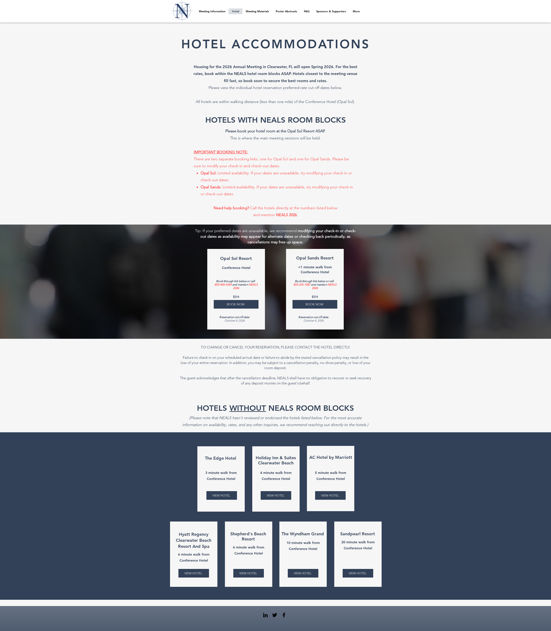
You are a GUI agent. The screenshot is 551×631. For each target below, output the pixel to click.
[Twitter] (274, 615)
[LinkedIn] (265, 615)
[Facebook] (284, 615)
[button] (286, 11)
